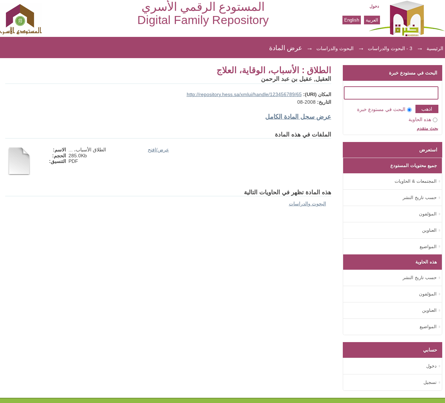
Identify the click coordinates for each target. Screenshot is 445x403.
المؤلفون (428, 213)
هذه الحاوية (419, 119)
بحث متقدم (427, 128)
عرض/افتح (158, 149)
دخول (374, 6)
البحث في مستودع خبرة (381, 109)
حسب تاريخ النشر (420, 197)
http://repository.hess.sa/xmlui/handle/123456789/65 (244, 94)
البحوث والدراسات (335, 48)
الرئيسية (435, 48)
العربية (372, 20)
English (351, 20)
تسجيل (430, 382)
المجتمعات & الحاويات (416, 181)
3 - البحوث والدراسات (390, 48)
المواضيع (428, 246)
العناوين (429, 230)
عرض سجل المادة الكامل (298, 116)
